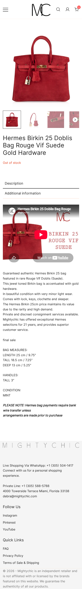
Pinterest (9, 522)
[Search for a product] (58, 9)
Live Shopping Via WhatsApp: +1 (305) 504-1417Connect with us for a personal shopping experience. (38, 471)
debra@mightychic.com (20, 496)
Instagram (10, 515)
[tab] (41, 184)
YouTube (9, 529)
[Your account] (67, 9)
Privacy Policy (13, 556)
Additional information (23, 193)
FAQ (6, 548)
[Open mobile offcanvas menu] (5, 9)
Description (14, 183)
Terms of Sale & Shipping (21, 563)
